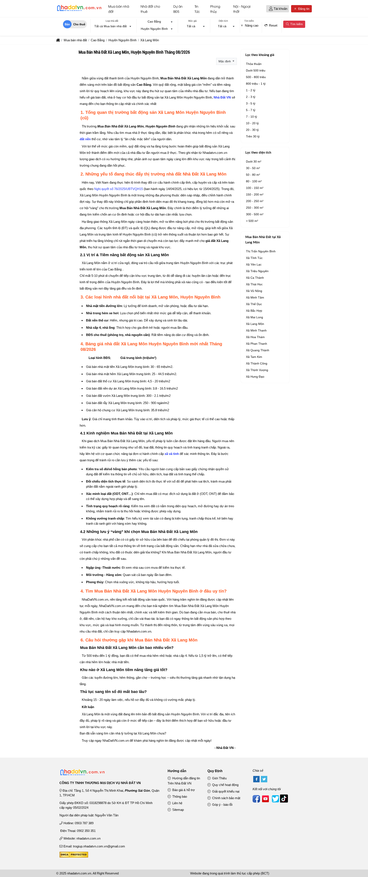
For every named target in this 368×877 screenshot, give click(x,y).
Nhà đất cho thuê (150, 8)
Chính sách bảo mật (225, 798)
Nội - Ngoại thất (241, 8)
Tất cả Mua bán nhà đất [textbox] (110, 26)
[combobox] (112, 26)
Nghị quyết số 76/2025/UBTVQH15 (118, 189)
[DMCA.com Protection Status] (73, 856)
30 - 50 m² (253, 168)
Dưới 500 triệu (255, 70)
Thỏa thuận (254, 64)
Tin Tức (197, 8)
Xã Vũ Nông (254, 291)
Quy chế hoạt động (225, 785)
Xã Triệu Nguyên (257, 271)
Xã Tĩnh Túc (254, 258)
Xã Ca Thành (255, 277)
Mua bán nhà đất (118, 8)
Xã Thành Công (256, 363)
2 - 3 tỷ (250, 97)
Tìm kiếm (296, 24)
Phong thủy (215, 8)
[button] (271, 8)
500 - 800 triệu (256, 77)
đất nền (85, 139)
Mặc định (225, 61)
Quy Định (215, 771)
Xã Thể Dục (254, 304)
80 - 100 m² (254, 181)
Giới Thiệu (219, 778)
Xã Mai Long (254, 317)
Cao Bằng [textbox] (154, 21)
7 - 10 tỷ (251, 116)
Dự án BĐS (178, 8)
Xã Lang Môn (255, 324)
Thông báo (179, 796)
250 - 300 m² (254, 207)
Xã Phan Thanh (256, 343)
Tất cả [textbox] (191, 26)
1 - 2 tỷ (250, 90)
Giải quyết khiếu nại (225, 791)
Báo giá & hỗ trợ (183, 790)
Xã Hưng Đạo (255, 376)
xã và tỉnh (172, 454)
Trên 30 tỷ (253, 136)
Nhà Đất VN (222, 97)
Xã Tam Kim (254, 357)
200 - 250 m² (254, 201)
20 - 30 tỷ (252, 129)
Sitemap (177, 809)
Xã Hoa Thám (255, 337)
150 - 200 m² (254, 194)
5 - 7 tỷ (250, 110)
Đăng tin (303, 8)
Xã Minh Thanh (256, 330)
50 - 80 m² (253, 174)
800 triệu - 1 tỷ (256, 83)
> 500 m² (252, 221)
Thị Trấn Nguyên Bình (261, 251)
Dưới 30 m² (253, 161)
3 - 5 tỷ (250, 103)
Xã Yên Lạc (254, 264)
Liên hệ (176, 803)
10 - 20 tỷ (252, 123)
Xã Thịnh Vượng (257, 370)
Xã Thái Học (254, 284)
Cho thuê (79, 24)
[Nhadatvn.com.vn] (79, 11)
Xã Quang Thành (257, 350)
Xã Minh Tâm (255, 297)
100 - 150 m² (254, 188)
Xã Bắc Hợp (254, 310)
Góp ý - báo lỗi (221, 804)
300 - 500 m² (254, 214)
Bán (67, 24)
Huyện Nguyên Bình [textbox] (154, 28)
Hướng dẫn (177, 771)
